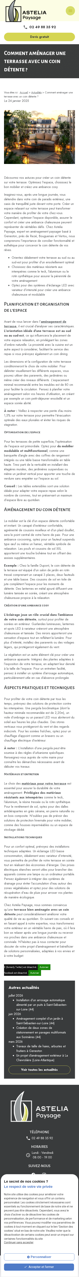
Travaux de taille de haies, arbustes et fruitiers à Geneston (41, 1048)
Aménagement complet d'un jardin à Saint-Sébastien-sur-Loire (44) (39, 1020)
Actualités (36, 92)
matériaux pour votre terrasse (44, 783)
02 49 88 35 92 (42, 27)
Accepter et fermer (41, 1267)
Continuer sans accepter (19, 1242)
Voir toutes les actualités (39, 1069)
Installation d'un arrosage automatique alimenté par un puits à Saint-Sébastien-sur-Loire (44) (41, 1005)
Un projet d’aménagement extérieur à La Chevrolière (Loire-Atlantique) (42, 1057)
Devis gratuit (39, 37)
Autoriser (44, 967)
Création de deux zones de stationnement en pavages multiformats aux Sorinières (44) (41, 1032)
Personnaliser (41, 1257)
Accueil (24, 92)
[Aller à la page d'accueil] (39, 1107)
